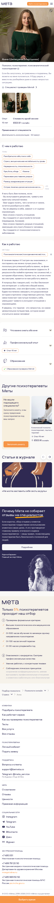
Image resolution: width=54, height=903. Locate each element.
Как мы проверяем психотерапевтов (22, 719)
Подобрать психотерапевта (17, 710)
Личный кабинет (11, 746)
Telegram (11, 821)
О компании (8, 789)
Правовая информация (15, 803)
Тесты (5, 724)
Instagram (11, 816)
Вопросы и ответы (12, 764)
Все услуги (8, 729)
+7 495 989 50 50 (11, 877)
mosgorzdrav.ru (9, 872)
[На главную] (7, 4)
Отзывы (6, 794)
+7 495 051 (7, 855)
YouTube (10, 826)
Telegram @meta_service (16, 774)
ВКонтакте (12, 831)
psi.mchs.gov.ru (17, 883)
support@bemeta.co (13, 769)
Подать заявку (10, 751)
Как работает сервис (13, 714)
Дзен (9, 837)
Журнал (10, 842)
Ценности (7, 799)
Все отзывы (8, 733)
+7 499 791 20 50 (10, 863)
